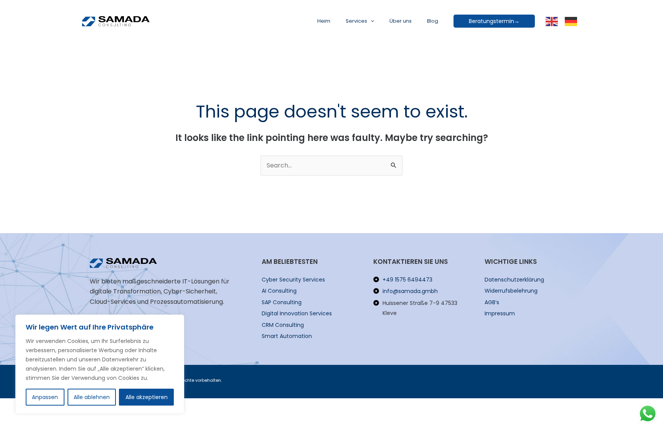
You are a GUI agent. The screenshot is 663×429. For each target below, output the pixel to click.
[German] (571, 21)
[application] (370, 21)
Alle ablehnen (92, 397)
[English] (552, 21)
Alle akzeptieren (146, 397)
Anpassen (45, 397)
